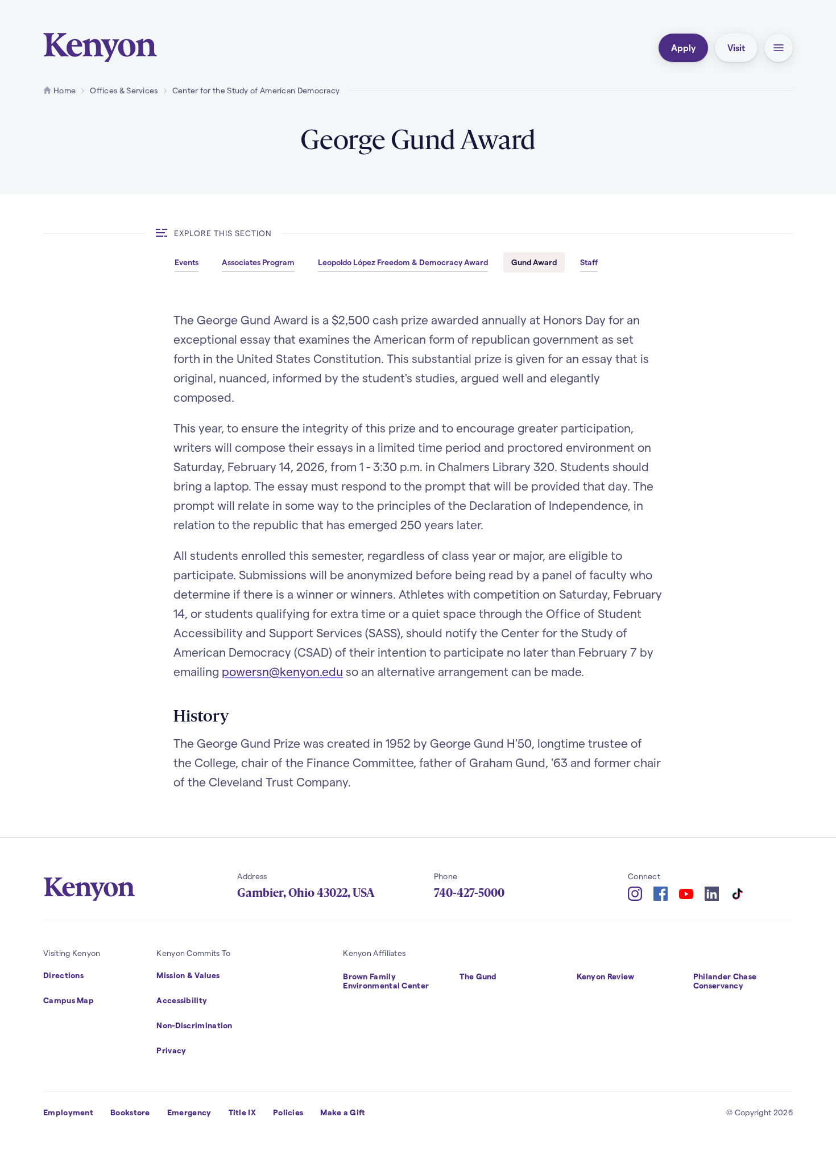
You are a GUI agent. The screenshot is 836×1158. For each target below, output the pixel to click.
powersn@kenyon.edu (282, 671)
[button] (778, 48)
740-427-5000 (469, 893)
